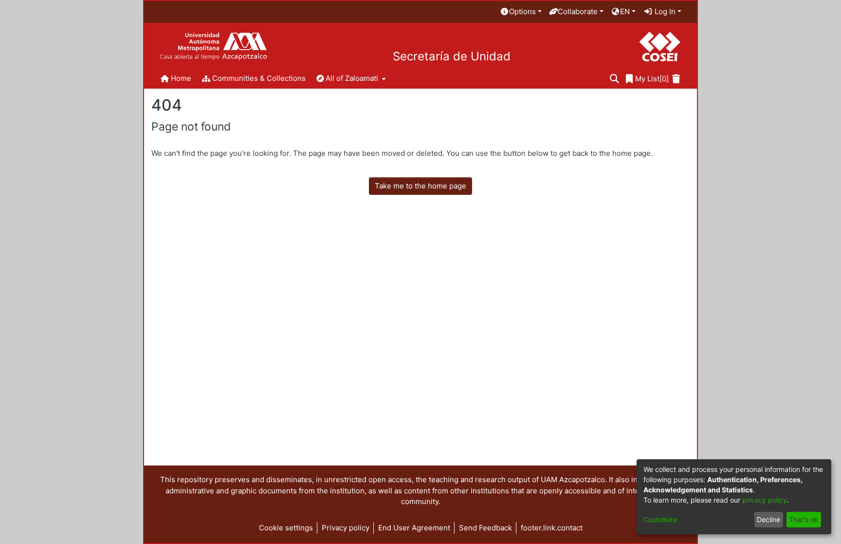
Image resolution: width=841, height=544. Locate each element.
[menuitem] (521, 12)
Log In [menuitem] (664, 11)
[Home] (213, 46)
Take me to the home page (420, 185)
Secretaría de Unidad (452, 56)
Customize (660, 519)
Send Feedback (485, 527)
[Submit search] (614, 79)
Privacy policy (345, 527)
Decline (768, 519)
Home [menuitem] (181, 78)
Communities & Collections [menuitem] (259, 78)
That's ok (803, 519)
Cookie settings (286, 527)
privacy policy (764, 500)
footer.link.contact (552, 527)
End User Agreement (414, 527)
